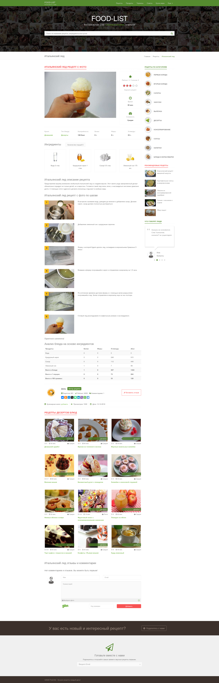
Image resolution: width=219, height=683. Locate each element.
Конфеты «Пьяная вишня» (88, 553)
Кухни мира (160, 3)
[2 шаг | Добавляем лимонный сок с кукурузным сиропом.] (59, 232)
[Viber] (81, 397)
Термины (140, 3)
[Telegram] (88, 397)
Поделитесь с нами (155, 628)
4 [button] (162, 260)
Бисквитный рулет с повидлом (90, 482)
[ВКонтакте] (62, 397)
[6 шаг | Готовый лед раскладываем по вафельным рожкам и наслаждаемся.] (59, 324)
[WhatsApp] (84, 397)
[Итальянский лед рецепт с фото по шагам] (80, 94)
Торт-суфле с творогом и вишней (58, 553)
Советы (149, 3)
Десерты (64, 135)
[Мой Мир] (69, 397)
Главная (147, 56)
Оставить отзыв (132, 392)
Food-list (50, 3)
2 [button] (157, 260)
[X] (72, 397)
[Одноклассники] (65, 397)
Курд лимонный (117, 553)
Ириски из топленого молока (89, 446)
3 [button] (159, 260)
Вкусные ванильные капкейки (123, 446)
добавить (64, 404)
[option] (160, 242)
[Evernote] (75, 397)
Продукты (129, 3)
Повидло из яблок (118, 517)
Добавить (128, 606)
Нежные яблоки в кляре (54, 517)
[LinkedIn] (78, 397)
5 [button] (164, 260)
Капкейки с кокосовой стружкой (124, 482)
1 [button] (154, 260)
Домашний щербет (52, 446)
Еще (170, 3)
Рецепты (119, 3)
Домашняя (48, 135)
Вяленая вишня (50, 482)
